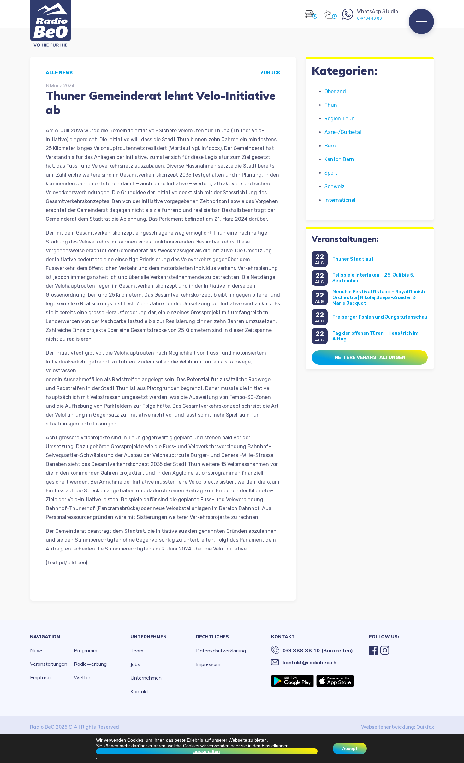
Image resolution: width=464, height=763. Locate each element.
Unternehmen (148, 637)
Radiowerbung (90, 664)
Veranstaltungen (48, 664)
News (37, 650)
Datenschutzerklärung (221, 650)
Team (136, 650)
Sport (330, 173)
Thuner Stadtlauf (353, 259)
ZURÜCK (270, 72)
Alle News (59, 72)
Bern (330, 146)
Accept (349, 748)
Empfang (40, 677)
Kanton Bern (339, 159)
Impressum (208, 664)
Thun (330, 105)
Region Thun (339, 119)
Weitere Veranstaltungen (370, 357)
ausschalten (206, 751)
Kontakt (139, 691)
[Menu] (421, 21)
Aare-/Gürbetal (342, 132)
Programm (85, 650)
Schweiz (334, 186)
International (339, 200)
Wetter (82, 677)
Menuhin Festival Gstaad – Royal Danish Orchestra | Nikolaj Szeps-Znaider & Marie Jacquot (378, 297)
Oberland (335, 91)
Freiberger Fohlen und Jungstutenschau (379, 317)
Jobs (135, 664)
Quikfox (425, 727)
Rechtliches (212, 637)
